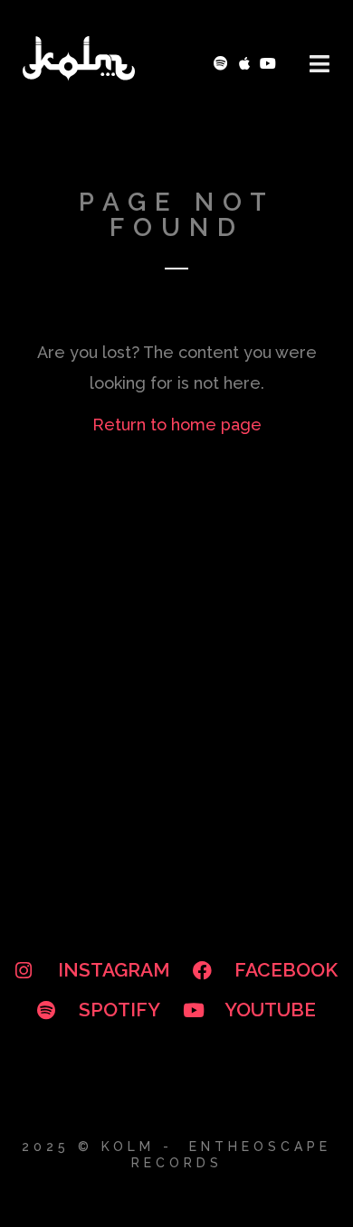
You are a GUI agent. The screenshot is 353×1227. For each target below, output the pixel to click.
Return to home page (177, 424)
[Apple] (244, 64)
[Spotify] (221, 64)
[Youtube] (267, 64)
